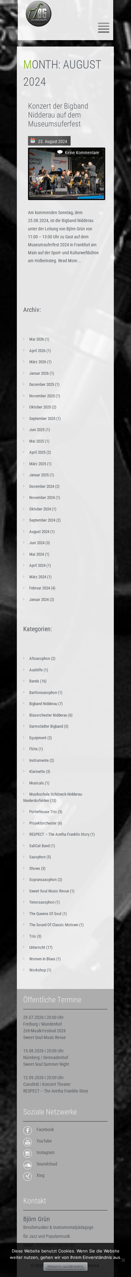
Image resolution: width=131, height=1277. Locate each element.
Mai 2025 (36, 441)
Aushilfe (36, 669)
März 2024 (37, 576)
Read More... (69, 260)
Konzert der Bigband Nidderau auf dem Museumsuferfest (58, 115)
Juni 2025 (37, 429)
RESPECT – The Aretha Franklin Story (59, 834)
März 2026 (37, 361)
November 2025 (42, 395)
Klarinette (37, 771)
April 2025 (37, 452)
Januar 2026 (39, 373)
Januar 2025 (39, 475)
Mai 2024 (36, 554)
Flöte (33, 749)
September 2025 (42, 418)
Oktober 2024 (40, 509)
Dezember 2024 (41, 486)
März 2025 (37, 463)
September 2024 (42, 520)
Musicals (36, 783)
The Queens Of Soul (45, 913)
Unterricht (37, 947)
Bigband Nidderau (43, 703)
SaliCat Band (39, 845)
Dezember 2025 (41, 384)
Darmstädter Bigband (46, 726)
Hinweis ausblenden (65, 1267)
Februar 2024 (39, 588)
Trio (32, 936)
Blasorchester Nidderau (48, 715)
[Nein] (123, 1260)
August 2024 (39, 531)
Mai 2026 (36, 339)
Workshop (37, 970)
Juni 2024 (37, 542)
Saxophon (37, 857)
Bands (34, 681)
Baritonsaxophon (43, 692)
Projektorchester (43, 823)
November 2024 (42, 497)
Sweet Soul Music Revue (49, 891)
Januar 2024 (39, 599)
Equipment (37, 737)
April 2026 (37, 350)
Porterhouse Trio (43, 811)
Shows (34, 868)
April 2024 (37, 565)
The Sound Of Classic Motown (53, 924)
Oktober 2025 (40, 407)
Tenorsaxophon (41, 902)
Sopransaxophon (43, 879)
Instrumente (39, 760)
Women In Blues (42, 958)
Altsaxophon (39, 658)
